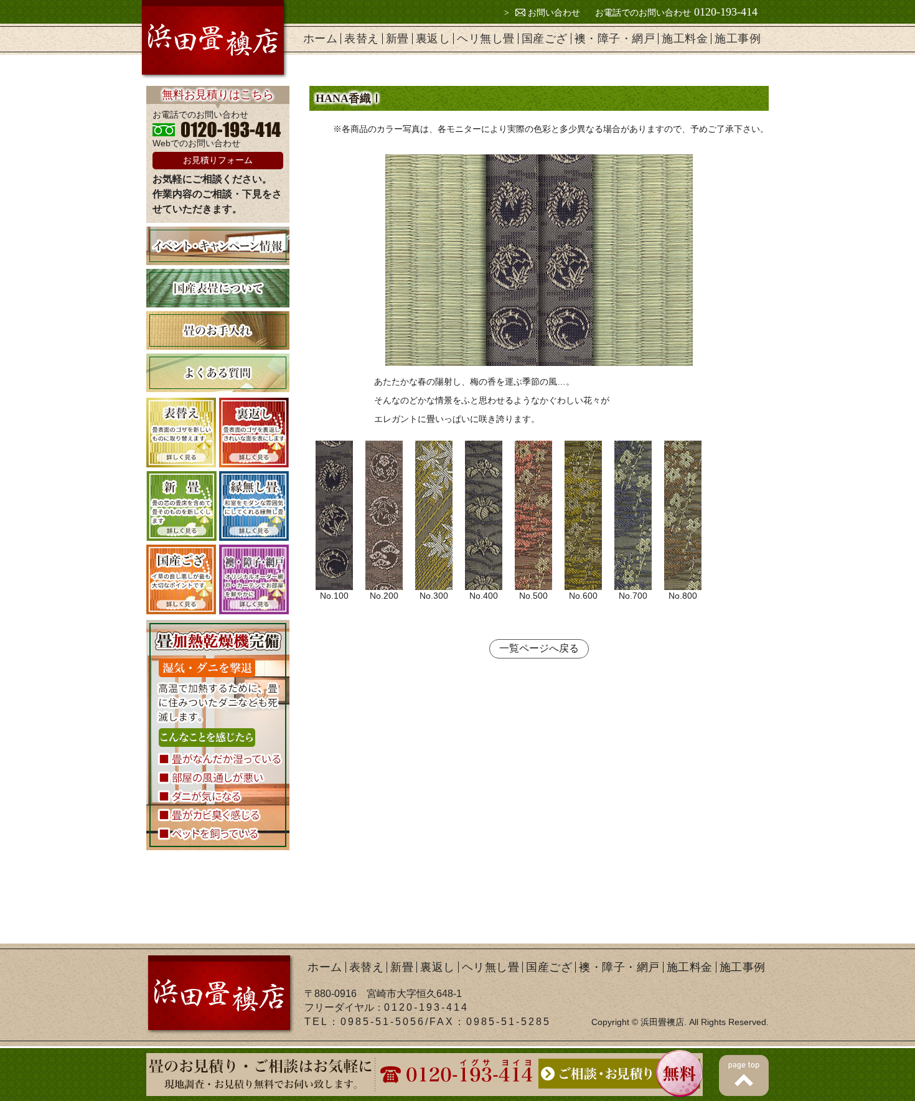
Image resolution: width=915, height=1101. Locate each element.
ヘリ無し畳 (486, 38)
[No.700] (633, 515)
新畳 (397, 38)
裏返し (433, 38)
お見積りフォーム (218, 160)
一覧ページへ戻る (539, 648)
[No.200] (384, 515)
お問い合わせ (552, 12)
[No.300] (434, 515)
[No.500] (533, 515)
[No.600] (583, 515)
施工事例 (738, 38)
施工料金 (685, 38)
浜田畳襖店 (662, 1022)
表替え (361, 38)
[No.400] (483, 515)
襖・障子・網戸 (615, 38)
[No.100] (334, 515)
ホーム (320, 38)
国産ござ (545, 38)
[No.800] (683, 515)
